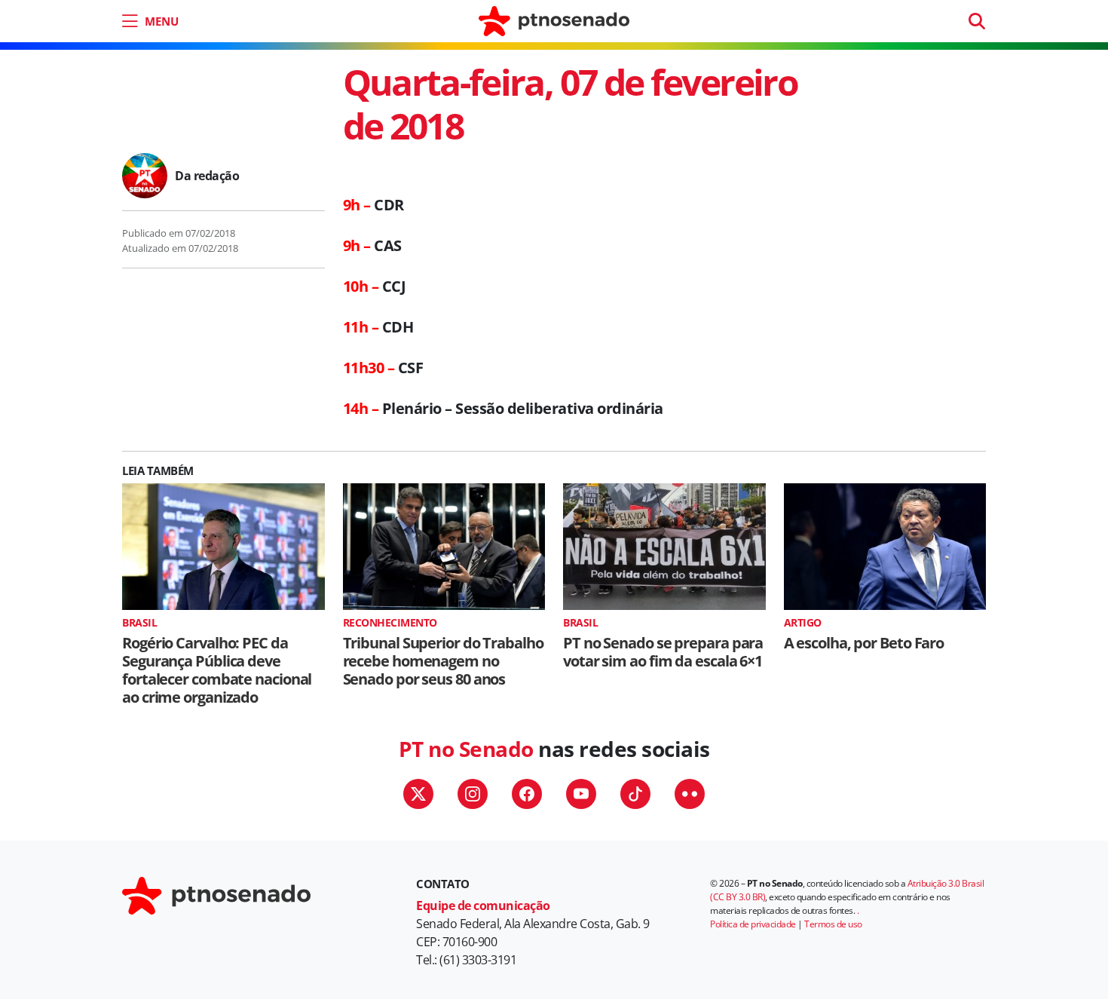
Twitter (418, 794)
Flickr (690, 794)
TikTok (635, 794)
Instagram (473, 794)
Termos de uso (833, 924)
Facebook (527, 794)
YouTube (581, 794)
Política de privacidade (753, 924)
